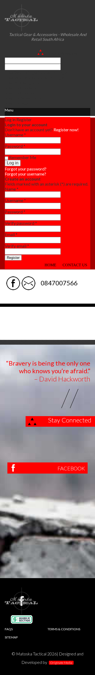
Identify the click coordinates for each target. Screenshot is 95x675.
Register (13, 258)
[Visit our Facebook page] (13, 278)
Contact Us (75, 265)
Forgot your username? (25, 173)
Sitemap (11, 637)
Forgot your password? (25, 168)
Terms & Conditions (64, 629)
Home (50, 265)
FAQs (9, 629)
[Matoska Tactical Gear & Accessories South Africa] (21, 29)
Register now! (66, 129)
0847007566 (59, 283)
